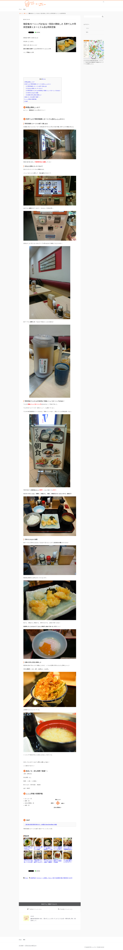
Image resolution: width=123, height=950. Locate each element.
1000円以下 (33, 878)
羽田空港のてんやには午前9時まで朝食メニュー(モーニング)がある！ (43, 90)
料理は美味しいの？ (29, 82)
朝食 (61, 878)
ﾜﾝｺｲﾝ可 (70, 878)
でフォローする (35, 909)
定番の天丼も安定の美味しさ (33, 94)
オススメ (39, 878)
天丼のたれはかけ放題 (32, 92)
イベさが (21, 945)
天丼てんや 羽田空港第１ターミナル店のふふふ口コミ (37, 84)
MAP (26, 101)
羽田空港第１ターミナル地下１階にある (36, 86)
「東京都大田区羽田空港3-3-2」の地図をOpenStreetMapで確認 (41, 824)
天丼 (53, 878)
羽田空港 (65, 878)
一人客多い (45, 878)
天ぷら (50, 878)
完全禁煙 (57, 878)
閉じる (43, 79)
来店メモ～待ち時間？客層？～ (32, 97)
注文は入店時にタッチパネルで (34, 88)
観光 (24, 9)
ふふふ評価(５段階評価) (30, 99)
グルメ (20, 9)
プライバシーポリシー (30, 945)
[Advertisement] (35, 65)
